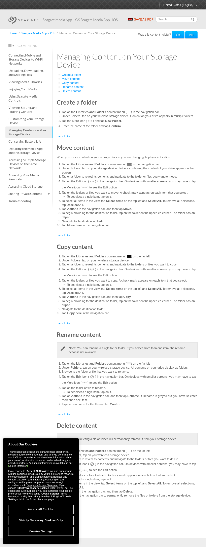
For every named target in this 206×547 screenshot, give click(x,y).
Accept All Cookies (41, 509)
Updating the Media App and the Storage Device (25, 150)
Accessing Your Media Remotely (23, 177)
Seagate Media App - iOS (38, 33)
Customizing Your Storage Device (26, 121)
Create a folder (71, 74)
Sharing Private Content (25, 193)
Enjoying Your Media (22, 89)
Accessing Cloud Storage (25, 186)
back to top (64, 136)
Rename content (72, 86)
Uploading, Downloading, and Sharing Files (25, 72)
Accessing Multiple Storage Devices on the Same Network (27, 164)
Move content (71, 78)
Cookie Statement (18, 466)
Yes (178, 34)
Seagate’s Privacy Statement (42, 485)
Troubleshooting (19, 201)
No (191, 34)
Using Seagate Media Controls (22, 98)
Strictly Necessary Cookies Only (41, 520)
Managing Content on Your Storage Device (27, 132)
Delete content (71, 91)
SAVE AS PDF (143, 19)
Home (12, 33)
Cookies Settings (41, 531)
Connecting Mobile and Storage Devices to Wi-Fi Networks (25, 59)
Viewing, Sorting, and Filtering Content (22, 109)
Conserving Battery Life (24, 141)
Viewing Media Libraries (25, 82)
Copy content (70, 82)
